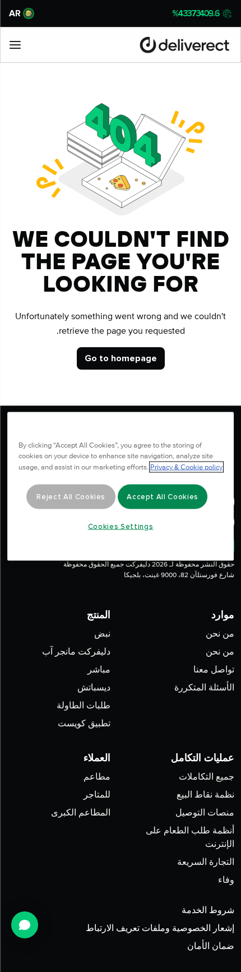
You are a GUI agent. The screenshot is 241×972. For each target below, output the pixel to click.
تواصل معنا (213, 669)
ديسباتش (93, 687)
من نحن (220, 633)
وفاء (226, 880)
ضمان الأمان (210, 946)
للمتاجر (97, 794)
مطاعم (97, 776)
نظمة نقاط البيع (205, 794)
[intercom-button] (24, 924)
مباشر (98, 669)
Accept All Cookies (162, 496)
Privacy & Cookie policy (186, 466)
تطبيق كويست (84, 723)
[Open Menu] (15, 45)
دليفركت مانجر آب (76, 651)
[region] (120, 486)
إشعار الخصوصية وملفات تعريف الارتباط (160, 928)
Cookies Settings (121, 526)
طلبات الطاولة (83, 705)
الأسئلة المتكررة (204, 687)
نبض (102, 633)
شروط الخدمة (208, 910)
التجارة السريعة (205, 862)
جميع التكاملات (206, 776)
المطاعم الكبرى (80, 812)
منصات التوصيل (204, 812)
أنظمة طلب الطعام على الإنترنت (190, 837)
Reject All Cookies (70, 496)
